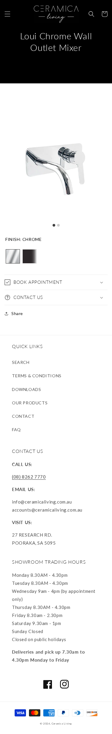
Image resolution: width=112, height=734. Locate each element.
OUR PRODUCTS (29, 402)
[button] (7, 14)
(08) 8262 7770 (29, 476)
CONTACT (23, 416)
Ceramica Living (62, 723)
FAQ (16, 429)
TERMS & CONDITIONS (37, 375)
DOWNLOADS (26, 389)
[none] (13, 256)
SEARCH (21, 362)
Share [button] (17, 313)
